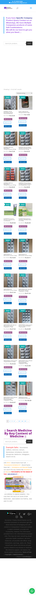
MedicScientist (18, 554)
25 (25, 421)
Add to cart (7, 122)
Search (29, 43)
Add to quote (8, 126)
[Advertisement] (18, 65)
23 (19, 421)
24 (22, 421)
